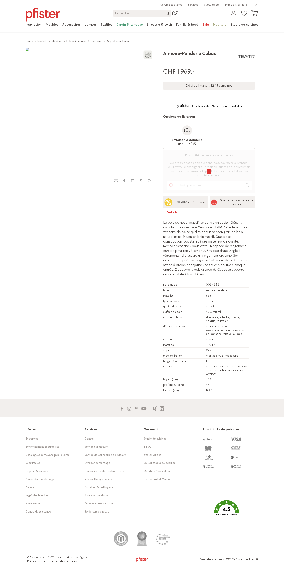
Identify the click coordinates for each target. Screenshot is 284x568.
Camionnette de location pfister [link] (105, 471)
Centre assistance (171, 4)
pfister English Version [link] (157, 479)
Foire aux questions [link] (97, 495)
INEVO (148, 446)
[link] (34, 24)
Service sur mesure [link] (96, 446)
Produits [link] (42, 41)
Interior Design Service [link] (99, 479)
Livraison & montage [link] (97, 463)
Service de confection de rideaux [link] (105, 455)
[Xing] (154, 408)
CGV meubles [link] (36, 557)
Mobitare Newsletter (157, 471)
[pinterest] (149, 181)
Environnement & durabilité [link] (42, 446)
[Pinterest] (136, 408)
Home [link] (29, 41)
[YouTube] (143, 408)
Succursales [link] (211, 4)
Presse (30, 487)
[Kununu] (162, 408)
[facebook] (124, 181)
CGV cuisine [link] (55, 557)
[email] (116, 181)
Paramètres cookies (212, 559)
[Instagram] (129, 408)
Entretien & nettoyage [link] (99, 487)
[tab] (172, 213)
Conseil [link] (89, 438)
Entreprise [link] (32, 438)
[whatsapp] (141, 181)
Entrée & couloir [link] (76, 41)
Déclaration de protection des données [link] (52, 561)
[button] (226, 511)
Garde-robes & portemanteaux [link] (109, 41)
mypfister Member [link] (37, 495)
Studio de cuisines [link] (155, 438)
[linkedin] (132, 181)
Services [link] (193, 4)
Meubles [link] (57, 41)
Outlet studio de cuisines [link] (160, 463)
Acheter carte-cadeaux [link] (99, 503)
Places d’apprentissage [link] (40, 479)
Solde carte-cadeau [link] (97, 511)
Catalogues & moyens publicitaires (48, 455)
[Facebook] (122, 408)
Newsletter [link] (33, 503)
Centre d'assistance (38, 511)
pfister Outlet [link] (152, 455)
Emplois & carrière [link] (236, 4)
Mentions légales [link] (77, 557)
